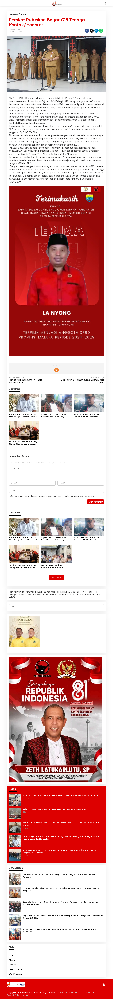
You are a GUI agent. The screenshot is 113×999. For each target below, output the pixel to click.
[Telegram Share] (96, 31)
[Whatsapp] (101, 31)
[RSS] (56, 370)
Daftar (12, 955)
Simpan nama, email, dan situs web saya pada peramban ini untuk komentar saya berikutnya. (52, 496)
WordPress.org (15, 974)
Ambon (11, 32)
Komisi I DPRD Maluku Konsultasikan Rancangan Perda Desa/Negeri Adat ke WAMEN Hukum (61, 824)
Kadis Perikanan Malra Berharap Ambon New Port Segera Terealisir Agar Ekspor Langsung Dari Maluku (59, 851)
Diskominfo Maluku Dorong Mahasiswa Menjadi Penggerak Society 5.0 (55, 809)
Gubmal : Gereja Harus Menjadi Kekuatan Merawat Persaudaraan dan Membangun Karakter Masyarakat (61, 903)
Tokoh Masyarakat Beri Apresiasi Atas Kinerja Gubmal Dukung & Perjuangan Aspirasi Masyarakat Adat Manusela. (24, 415)
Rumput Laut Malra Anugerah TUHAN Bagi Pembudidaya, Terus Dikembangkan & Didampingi (59, 930)
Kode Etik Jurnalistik (91, 992)
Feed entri (13, 964)
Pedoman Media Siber (69, 992)
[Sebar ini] (87, 31)
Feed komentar (16, 969)
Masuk (12, 960)
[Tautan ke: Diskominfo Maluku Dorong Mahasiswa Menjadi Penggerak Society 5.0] (15, 813)
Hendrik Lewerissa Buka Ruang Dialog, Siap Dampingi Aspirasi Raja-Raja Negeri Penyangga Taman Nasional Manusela (23, 442)
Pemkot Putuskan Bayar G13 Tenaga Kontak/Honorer (25, 380)
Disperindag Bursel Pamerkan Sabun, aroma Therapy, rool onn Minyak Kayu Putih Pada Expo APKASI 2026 (63, 916)
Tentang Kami (23, 995)
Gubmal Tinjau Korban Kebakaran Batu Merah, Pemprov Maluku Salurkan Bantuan (53, 566)
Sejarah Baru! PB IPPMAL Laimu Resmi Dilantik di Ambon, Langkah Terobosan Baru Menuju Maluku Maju (56, 415)
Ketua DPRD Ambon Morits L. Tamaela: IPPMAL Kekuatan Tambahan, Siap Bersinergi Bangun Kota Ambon (87, 415)
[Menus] (9, 3)
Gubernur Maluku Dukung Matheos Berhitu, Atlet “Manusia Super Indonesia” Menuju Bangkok (61, 889)
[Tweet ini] (92, 31)
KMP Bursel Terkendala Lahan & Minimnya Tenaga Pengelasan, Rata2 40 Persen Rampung (59, 875)
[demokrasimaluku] (57, 3)
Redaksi (10, 995)
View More (56, 577)
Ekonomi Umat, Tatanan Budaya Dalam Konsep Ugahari (82, 380)
